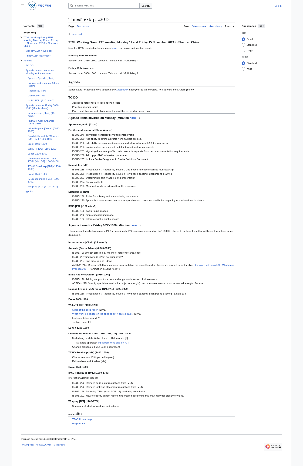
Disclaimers (59, 445)
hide (40, 26)
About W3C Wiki (43, 445)
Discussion (122, 89)
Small (250, 39)
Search (146, 5)
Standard (252, 44)
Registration (79, 423)
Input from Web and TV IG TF (114, 342)
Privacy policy (27, 445)
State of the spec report (85, 309)
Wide (249, 68)
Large (250, 50)
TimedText (76, 34)
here (114, 48)
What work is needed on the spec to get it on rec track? (102, 313)
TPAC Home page (82, 419)
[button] (22, 6)
